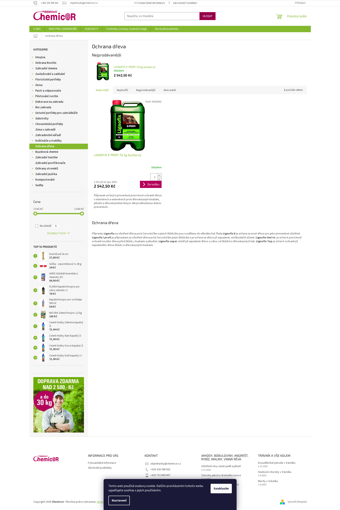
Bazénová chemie (46, 152)
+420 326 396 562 (160, 469)
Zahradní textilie (46, 157)
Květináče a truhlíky (48, 141)
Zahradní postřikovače (50, 163)
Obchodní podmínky (185, 3)
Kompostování (45, 180)
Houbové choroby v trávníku (274, 472)
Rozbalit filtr (56, 233)
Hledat (207, 16)
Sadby (39, 185)
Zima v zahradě (45, 130)
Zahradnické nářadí (48, 135)
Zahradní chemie (46, 68)
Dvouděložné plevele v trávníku (276, 463)
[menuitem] (37, 29)
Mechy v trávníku (268, 481)
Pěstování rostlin (46, 96)
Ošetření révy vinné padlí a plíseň (221, 466)
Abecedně (170, 90)
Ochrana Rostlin (45, 63)
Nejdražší (122, 90)
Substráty (41, 118)
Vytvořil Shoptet (297, 502)
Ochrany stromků (46, 168)
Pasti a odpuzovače (48, 91)
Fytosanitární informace (149, 3)
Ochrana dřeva (44, 146)
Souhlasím (221, 488)
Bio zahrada (43, 107)
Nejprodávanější (145, 90)
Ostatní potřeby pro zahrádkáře (56, 113)
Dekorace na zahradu (49, 102)
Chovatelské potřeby (49, 124)
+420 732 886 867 (160, 475)
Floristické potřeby (48, 79)
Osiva (38, 85)
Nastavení (119, 500)
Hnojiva (40, 57)
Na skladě (48, 226)
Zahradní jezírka (46, 174)
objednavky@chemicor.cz (165, 464)
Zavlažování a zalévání (50, 74)
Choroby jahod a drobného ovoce (221, 475)
